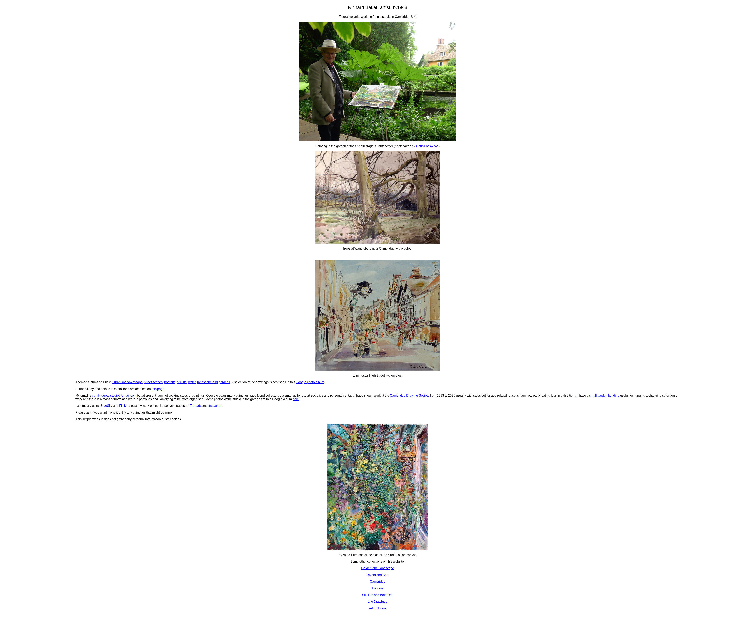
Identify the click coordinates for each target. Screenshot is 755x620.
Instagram (215, 405)
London (377, 588)
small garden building (604, 395)
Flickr (123, 405)
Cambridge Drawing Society (409, 395)
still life (182, 382)
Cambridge (377, 581)
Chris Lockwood (427, 146)
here (296, 399)
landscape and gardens (213, 382)
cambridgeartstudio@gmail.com (114, 395)
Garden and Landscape (377, 568)
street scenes (153, 382)
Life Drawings (377, 601)
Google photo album (310, 382)
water (192, 382)
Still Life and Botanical (377, 595)
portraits (169, 382)
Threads (196, 405)
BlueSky (106, 405)
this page (158, 389)
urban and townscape (127, 382)
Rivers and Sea (377, 575)
